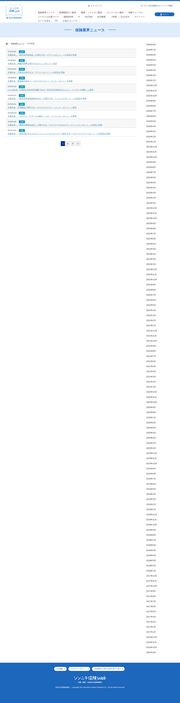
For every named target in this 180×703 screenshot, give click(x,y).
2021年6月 (151, 361)
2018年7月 (151, 540)
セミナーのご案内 (115, 12)
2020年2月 (151, 443)
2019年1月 (151, 509)
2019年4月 (151, 494)
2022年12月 (151, 269)
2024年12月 (151, 147)
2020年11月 (151, 397)
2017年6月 (151, 606)
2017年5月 (151, 611)
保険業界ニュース (46, 12)
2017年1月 (151, 632)
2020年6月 (151, 422)
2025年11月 (151, 91)
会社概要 (101, 17)
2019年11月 (151, 458)
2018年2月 (151, 565)
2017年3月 (151, 622)
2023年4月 (151, 249)
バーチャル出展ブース (48, 17)
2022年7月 (151, 295)
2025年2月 (151, 136)
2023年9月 (151, 223)
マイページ (139, 17)
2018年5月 (151, 550)
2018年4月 (151, 555)
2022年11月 (151, 274)
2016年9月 (151, 652)
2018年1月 (151, 571)
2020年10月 (151, 402)
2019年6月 (151, 484)
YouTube (89, 17)
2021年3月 (151, 377)
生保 (21, 52)
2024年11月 (151, 152)
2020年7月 (151, 417)
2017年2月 (151, 627)
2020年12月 (151, 392)
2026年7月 (151, 50)
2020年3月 (151, 438)
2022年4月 (151, 310)
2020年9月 (151, 407)
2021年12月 (151, 331)
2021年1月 (151, 387)
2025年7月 (151, 111)
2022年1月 (151, 325)
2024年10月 (151, 157)
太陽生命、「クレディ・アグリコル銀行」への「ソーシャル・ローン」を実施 (42, 116)
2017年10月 (151, 586)
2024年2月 (151, 198)
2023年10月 (151, 218)
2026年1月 (151, 80)
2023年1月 (151, 264)
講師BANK (69, 17)
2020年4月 (151, 433)
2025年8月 (151, 106)
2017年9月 (151, 591)
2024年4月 (151, 187)
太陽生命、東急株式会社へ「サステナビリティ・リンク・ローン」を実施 (40, 81)
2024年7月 (151, 172)
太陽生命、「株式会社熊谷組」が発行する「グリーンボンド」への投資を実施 (42, 55)
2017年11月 (151, 581)
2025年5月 (151, 121)
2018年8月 (151, 535)
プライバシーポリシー (78, 669)
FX (56, 21)
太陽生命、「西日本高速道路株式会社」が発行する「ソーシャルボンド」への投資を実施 (47, 98)
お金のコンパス (70, 21)
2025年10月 (151, 96)
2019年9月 (151, 468)
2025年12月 (151, 85)
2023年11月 (151, 213)
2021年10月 (151, 341)
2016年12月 (151, 637)
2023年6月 (151, 239)
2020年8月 (151, 412)
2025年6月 (151, 116)
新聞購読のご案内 (67, 12)
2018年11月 (151, 519)
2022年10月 (151, 279)
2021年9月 (151, 346)
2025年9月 (151, 101)
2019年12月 (151, 453)
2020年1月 (151, 448)
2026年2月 (151, 75)
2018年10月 (151, 525)
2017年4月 (151, 617)
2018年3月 (151, 560)
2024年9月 (151, 162)
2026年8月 (151, 44)
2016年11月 (151, 642)
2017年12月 (151, 576)
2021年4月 (151, 371)
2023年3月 (151, 254)
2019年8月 (151, 474)
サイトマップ (96, 6)
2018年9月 (151, 530)
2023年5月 (151, 244)
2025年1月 (151, 142)
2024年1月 (151, 203)
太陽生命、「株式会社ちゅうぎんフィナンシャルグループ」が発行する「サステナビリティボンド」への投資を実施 (59, 134)
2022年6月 (151, 300)
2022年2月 (151, 320)
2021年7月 (151, 356)
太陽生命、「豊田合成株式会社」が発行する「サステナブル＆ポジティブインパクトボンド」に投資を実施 (55, 125)
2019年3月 (151, 499)
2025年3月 (151, 131)
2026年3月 (151, 70)
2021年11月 (151, 336)
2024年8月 (151, 167)
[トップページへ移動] (7, 43)
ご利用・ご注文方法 (119, 17)
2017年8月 (151, 596)
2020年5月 (151, 428)
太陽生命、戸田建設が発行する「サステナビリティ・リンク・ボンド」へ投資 (42, 107)
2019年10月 (151, 463)
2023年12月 (151, 208)
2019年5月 (151, 489)
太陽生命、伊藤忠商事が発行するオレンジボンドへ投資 (32, 63)
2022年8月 (151, 290)
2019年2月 (151, 504)
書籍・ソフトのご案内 (91, 12)
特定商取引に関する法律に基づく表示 (107, 669)
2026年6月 (151, 55)
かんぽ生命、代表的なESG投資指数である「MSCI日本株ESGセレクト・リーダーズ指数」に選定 (51, 90)
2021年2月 (151, 382)
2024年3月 (151, 193)
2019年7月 (151, 479)
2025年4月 (151, 126)
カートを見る (44, 21)
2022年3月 (151, 315)
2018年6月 (151, 545)
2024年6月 (151, 177)
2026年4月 (151, 65)
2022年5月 (151, 305)
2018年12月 (151, 514)
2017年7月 (151, 601)
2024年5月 (151, 182)
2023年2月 (151, 259)
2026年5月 (151, 60)
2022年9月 (151, 284)
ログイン (166, 14)
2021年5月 (151, 366)
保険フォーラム (135, 12)
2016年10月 (151, 647)
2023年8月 (151, 228)
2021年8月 (151, 351)
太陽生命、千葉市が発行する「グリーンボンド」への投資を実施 (36, 72)
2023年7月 (151, 233)
